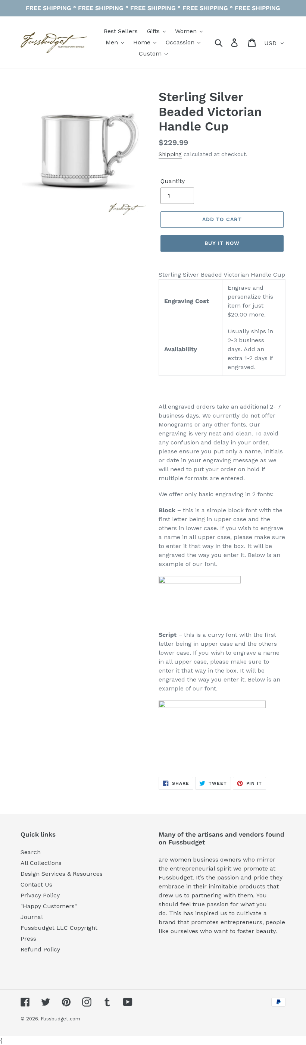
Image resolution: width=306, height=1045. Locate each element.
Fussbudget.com (60, 1019)
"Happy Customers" (49, 906)
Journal (32, 916)
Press (28, 938)
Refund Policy (40, 949)
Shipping (170, 154)
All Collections (41, 862)
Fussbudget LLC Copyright (59, 927)
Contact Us (36, 884)
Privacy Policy (40, 895)
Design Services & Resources (62, 873)
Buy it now (222, 243)
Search (31, 852)
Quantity (172, 181)
